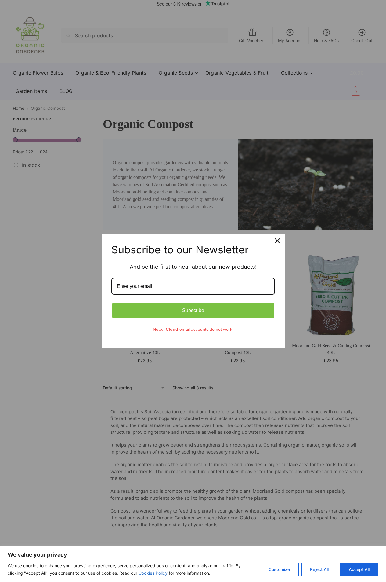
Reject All (319, 569)
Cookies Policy (153, 573)
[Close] (277, 241)
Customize (279, 569)
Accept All (359, 569)
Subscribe (193, 310)
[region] (193, 564)
